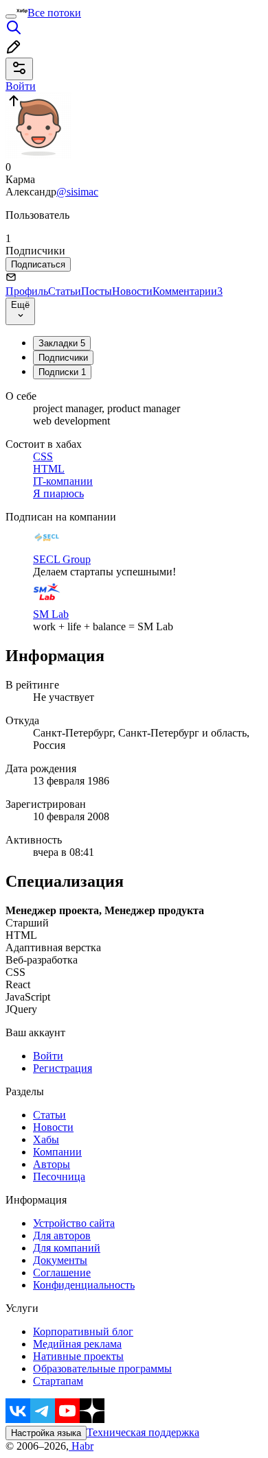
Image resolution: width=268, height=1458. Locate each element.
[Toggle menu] (10, 16)
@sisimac (77, 192)
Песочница (59, 1176)
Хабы (46, 1139)
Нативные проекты (78, 1356)
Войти (48, 1056)
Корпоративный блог (83, 1331)
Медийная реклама (77, 1344)
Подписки (62, 372)
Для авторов (62, 1235)
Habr (81, 1446)
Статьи (64, 291)
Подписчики (63, 357)
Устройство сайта (74, 1223)
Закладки (61, 343)
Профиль (26, 291)
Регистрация (62, 1068)
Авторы (51, 1164)
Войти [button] (20, 86)
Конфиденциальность (84, 1285)
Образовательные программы (102, 1368)
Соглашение (62, 1272)
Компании (57, 1152)
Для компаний (66, 1248)
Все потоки (54, 13)
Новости (132, 291)
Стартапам (58, 1381)
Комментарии (188, 291)
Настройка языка (46, 1433)
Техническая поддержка (143, 1432)
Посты (96, 291)
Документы (60, 1260)
